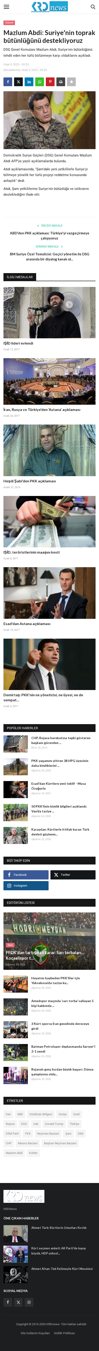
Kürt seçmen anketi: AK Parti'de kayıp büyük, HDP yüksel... (58, 1250)
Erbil (80, 1133)
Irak (35, 1124)
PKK (28, 1133)
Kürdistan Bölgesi (40, 1114)
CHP (9, 1143)
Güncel (9, 22)
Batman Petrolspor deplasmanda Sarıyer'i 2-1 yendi (63, 1048)
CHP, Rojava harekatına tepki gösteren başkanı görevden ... (60, 740)
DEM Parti (12, 1133)
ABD (20, 1114)
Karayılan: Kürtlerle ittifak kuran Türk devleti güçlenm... (60, 831)
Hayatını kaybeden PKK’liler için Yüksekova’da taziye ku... (55, 980)
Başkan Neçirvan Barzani (60, 1143)
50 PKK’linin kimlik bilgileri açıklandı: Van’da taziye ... (59, 808)
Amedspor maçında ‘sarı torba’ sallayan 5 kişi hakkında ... (62, 1003)
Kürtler (33, 1153)
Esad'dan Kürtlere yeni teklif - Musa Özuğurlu (58, 786)
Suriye (63, 1114)
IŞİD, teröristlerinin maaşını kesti (31, 552)
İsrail (76, 1114)
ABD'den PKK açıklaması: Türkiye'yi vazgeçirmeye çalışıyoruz (49, 235)
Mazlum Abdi (14, 1153)
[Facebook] (7, 1302)
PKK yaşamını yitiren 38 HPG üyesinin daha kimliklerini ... (59, 763)
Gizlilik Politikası (64, 1333)
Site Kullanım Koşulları (35, 1333)
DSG (24, 1124)
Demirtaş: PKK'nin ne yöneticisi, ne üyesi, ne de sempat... (43, 697)
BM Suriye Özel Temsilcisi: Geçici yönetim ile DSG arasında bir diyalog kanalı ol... (49, 256)
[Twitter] (18, 1302)
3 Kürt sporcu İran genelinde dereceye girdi (60, 1026)
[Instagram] (29, 1302)
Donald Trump (54, 1124)
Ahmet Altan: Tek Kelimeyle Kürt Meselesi (62, 1269)
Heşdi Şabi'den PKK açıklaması (29, 481)
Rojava (10, 1124)
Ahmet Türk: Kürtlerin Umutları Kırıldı (59, 1228)
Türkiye (74, 1124)
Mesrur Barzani (28, 1143)
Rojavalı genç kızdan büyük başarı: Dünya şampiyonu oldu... (62, 1071)
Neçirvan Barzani (48, 1133)
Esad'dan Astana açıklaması (26, 623)
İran (8, 1114)
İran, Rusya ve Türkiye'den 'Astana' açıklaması (41, 409)
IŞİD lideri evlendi (18, 343)
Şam (68, 1133)
